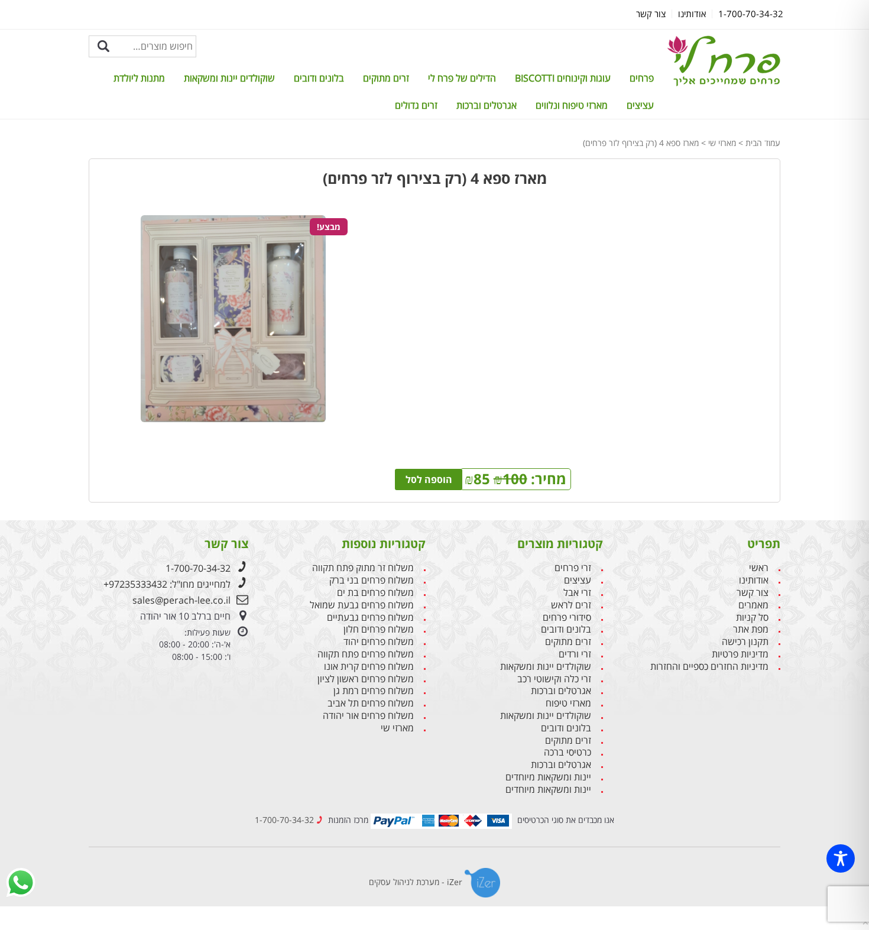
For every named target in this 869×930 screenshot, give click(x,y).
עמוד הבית (762, 142)
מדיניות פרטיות (740, 654)
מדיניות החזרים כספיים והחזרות (709, 666)
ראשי (759, 568)
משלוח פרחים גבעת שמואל (362, 605)
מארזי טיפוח (568, 703)
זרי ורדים (575, 654)
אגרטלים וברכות (486, 105)
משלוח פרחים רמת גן (373, 691)
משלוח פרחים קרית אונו (369, 666)
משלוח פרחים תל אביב (371, 703)
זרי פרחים (573, 568)
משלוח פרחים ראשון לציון (365, 679)
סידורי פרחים (567, 617)
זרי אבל (577, 592)
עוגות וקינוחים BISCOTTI (563, 78)
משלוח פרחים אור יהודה (368, 715)
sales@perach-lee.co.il (181, 600)
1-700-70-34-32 (198, 568)
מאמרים (753, 605)
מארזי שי (722, 142)
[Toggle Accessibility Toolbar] (840, 858)
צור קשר (753, 592)
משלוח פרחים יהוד (378, 642)
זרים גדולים (416, 105)
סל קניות (752, 617)
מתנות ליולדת (139, 78)
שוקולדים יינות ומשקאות (229, 78)
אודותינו (754, 580)
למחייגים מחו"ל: (167, 584)
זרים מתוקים (386, 78)
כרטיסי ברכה (567, 752)
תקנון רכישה (745, 642)
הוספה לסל (429, 479)
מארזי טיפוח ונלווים (572, 105)
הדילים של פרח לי (462, 78)
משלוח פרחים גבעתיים (370, 617)
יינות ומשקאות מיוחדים (548, 777)
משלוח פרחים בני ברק (371, 580)
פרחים (642, 78)
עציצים (640, 105)
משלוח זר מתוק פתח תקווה (363, 568)
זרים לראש (571, 605)
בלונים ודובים (319, 78)
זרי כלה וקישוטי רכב (554, 679)
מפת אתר (751, 629)
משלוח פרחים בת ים (375, 592)
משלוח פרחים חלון (378, 629)
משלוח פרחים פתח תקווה (365, 654)
